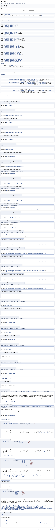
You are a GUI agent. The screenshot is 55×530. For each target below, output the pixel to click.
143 (6, 173)
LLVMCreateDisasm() (8, 478)
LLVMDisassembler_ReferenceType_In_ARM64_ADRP (11, 46)
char (29, 79)
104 (6, 339)
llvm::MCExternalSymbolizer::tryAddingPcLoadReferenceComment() (15, 217)
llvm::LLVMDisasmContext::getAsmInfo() (47, 522)
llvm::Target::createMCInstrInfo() (41, 474)
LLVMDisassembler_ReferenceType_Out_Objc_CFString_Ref (13, 55)
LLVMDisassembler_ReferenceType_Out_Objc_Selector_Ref (13, 59)
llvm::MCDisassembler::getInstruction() (27, 506)
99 (6, 322)
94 (6, 364)
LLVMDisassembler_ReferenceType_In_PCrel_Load (11, 45)
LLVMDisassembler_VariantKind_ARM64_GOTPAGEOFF (11, 38)
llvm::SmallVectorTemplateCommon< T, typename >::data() (19, 505)
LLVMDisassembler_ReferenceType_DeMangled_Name (11, 61)
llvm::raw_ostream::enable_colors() (43, 505)
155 (6, 268)
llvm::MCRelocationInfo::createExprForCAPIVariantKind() (13, 374)
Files (20, 3)
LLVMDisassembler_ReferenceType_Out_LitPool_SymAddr (12, 53)
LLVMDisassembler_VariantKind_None (9, 27)
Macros (49, 4)
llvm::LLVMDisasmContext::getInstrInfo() (19, 523)
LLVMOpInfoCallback (12, 67)
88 (6, 373)
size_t (18, 90)
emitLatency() (36, 505)
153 (6, 251)
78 (6, 105)
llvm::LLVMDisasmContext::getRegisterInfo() (43, 523)
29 (6, 386)
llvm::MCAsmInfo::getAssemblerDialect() (7, 523)
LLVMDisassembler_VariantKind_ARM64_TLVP (10, 39)
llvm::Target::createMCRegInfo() (5, 475)
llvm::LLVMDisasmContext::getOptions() (7, 507)
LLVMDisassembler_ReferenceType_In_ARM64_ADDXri (12, 47)
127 (6, 226)
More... (42, 15)
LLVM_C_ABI (10, 79)
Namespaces (12, 3)
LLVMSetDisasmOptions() (18, 115)
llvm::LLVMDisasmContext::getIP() (38, 506)
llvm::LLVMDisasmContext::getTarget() (6, 524)
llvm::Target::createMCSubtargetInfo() (28, 475)
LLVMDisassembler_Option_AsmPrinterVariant (33, 524)
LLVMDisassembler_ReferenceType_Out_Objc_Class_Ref (12, 60)
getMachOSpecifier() (8, 305)
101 (6, 303)
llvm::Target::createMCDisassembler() (19, 474)
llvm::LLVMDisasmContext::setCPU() (18, 476)
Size (34, 508)
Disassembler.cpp (11, 435)
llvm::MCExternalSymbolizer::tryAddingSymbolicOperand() (34, 209)
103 (6, 347)
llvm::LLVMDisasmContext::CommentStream (23, 522)
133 (6, 486)
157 (6, 278)
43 (6, 473)
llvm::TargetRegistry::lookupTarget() (6, 476)
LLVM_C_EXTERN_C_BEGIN (4, 423)
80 (6, 139)
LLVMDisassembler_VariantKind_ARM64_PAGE (10, 33)
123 (6, 435)
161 (6, 260)
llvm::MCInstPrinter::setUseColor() (28, 508)
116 (6, 454)
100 (6, 330)
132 (6, 216)
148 (6, 243)
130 (6, 207)
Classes (17, 3)
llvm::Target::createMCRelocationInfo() (16, 475)
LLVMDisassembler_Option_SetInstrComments (11, 24)
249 (6, 520)
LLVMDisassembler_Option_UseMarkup (9, 20)
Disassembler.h (11, 105)
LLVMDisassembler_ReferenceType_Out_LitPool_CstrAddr (12, 54)
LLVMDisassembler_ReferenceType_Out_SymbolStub (11, 52)
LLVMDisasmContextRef (12, 65)
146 (6, 295)
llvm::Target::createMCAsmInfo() (9, 474)
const (28, 79)
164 (6, 156)
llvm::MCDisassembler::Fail (5, 506)
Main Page (2, 3)
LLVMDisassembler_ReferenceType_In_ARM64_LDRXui (12, 48)
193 (6, 504)
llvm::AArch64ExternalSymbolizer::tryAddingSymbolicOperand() (14, 166)
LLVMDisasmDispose (22, 88)
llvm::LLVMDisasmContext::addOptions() (10, 522)
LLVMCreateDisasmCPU (23, 79)
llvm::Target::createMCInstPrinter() (31, 474)
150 (6, 234)
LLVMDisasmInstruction (23, 90)
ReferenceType (37, 406)
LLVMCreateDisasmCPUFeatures (24, 82)
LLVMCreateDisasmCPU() (16, 478)
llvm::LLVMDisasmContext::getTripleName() (19, 524)
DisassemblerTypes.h (12, 156)
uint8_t (37, 90)
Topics (9, 3)
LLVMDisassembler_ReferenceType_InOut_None (11, 41)
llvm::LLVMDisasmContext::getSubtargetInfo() (20, 507)
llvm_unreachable (29, 507)
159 (6, 286)
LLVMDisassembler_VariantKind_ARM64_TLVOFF (11, 40)
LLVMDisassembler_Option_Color (9, 26)
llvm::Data (8, 505)
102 (6, 312)
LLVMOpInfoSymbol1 (7, 14)
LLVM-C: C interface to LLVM (4, 6)
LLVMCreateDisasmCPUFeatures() (43, 432)
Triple (32, 79)
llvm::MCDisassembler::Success (15, 509)
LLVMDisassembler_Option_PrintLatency (10, 25)
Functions (54, 4)
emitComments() (30, 505)
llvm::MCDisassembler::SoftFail (5, 509)
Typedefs (51, 4)
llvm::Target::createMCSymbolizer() (39, 475)
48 (6, 401)
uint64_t (22, 67)
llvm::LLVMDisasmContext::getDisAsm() (15, 506)
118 (6, 415)
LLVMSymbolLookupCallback (34, 80)
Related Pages (6, 3)
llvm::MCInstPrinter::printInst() (17, 508)
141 (6, 190)
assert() (5, 505)
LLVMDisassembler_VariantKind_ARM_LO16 (10, 32)
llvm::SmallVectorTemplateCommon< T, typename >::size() (43, 508)
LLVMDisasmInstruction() (9, 115)
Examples (23, 3)
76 (6, 122)
